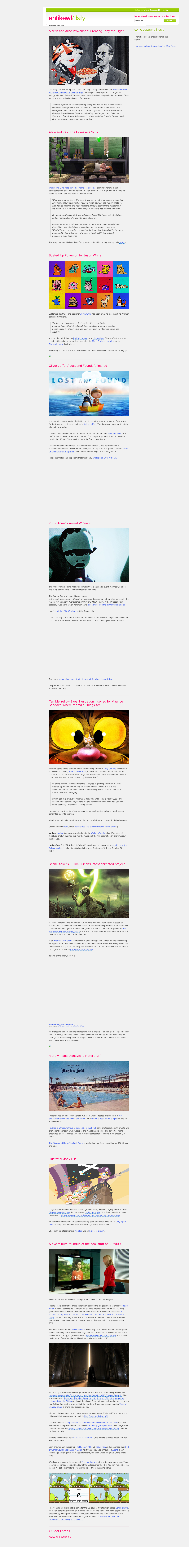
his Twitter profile (92, 1212)
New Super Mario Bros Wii (96, 1416)
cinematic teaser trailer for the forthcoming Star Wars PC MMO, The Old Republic (85, 1395)
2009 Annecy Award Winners (70, 523)
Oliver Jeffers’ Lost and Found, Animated (78, 365)
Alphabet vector (56, 344)
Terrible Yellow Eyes (77, 771)
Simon (122, 242)
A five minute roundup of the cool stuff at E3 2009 (85, 1244)
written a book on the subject (104, 1118)
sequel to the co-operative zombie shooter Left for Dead (92, 1422)
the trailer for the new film (81, 949)
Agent (115, 1450)
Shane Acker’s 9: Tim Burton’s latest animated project (87, 864)
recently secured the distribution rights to (106, 605)
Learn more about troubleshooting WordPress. (155, 46)
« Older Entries (59, 1531)
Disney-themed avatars (59, 1212)
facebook (154, 10)
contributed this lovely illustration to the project (96, 826)
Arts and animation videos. (75, 1026)
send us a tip (154, 16)
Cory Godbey (110, 768)
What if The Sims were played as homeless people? (72, 188)
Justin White (85, 314)
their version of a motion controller (101, 1335)
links (172, 16)
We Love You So (98, 833)
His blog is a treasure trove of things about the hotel (72, 1128)
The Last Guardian (89, 1462)
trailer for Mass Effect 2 (83, 1437)
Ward (65, 826)
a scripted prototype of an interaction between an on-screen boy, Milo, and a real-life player (86, 1314)
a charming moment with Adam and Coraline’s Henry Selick (85, 679)
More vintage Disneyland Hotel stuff (74, 1055)
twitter (146, 10)
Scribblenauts (122, 1508)
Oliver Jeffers (90, 424)
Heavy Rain (100, 1447)
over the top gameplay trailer (99, 1425)
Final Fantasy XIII (83, 1447)
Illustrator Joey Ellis (63, 1159)
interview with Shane (63, 940)
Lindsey (60, 833)
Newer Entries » (60, 1537)
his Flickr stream (80, 338)
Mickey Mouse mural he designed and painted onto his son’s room (90, 1215)
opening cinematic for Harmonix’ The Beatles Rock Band (93, 1428)
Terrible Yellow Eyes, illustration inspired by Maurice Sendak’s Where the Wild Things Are (86, 703)
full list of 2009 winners (67, 611)
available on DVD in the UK (105, 458)
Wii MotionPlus (78, 1329)
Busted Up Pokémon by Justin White (75, 255)
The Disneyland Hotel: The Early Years (66, 1143)
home (137, 16)
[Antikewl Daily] (67, 21)
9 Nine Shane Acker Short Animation (61, 1024)
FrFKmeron (61, 1026)
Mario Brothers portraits (102, 341)
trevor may (163, 10)
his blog (78, 1231)
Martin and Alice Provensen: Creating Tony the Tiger (86, 31)
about (144, 16)
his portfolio (98, 338)
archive (165, 16)
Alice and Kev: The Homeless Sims (73, 132)
